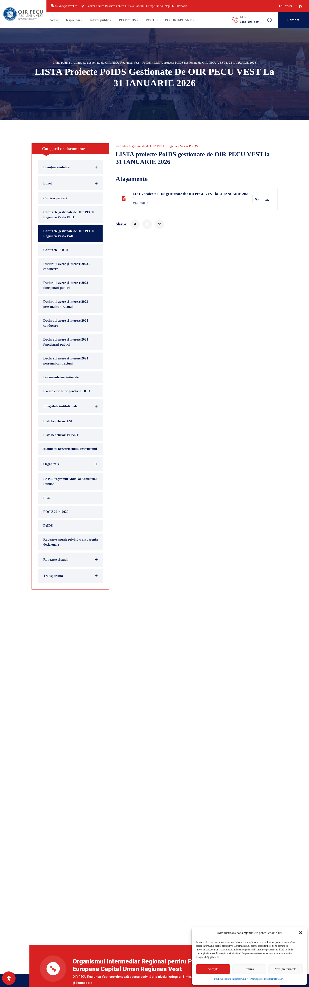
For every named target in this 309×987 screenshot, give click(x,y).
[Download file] (267, 199)
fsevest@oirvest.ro (66, 6)
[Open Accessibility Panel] (9, 978)
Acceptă (213, 969)
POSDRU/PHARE (178, 20)
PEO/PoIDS (127, 20)
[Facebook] (300, 6)
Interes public (99, 20)
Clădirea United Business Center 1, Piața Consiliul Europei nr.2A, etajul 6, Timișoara (136, 6)
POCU (150, 20)
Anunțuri (285, 6)
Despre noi (72, 20)
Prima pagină (61, 62)
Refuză (249, 969)
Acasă (54, 20)
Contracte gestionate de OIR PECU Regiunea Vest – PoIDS (112, 62)
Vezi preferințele (285, 969)
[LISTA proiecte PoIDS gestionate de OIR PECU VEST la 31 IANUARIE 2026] (135, 224)
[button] (300, 933)
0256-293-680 (249, 21)
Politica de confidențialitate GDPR (231, 978)
